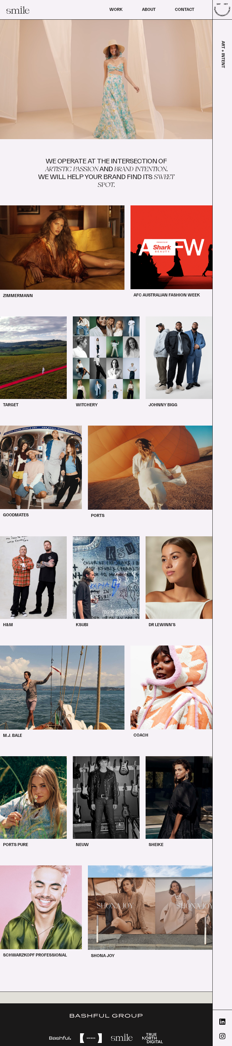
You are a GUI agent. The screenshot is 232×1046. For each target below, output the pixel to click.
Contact (184, 9)
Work (116, 9)
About (149, 9)
